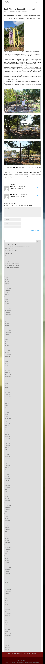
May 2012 (6, 580)
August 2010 (7, 618)
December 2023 (8, 330)
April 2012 (7, 582)
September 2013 (8, 551)
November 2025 (8, 288)
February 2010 (7, 629)
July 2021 (6, 383)
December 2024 (8, 308)
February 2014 (7, 542)
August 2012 (7, 575)
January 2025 (7, 307)
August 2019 (7, 425)
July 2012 (6, 576)
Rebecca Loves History (9, 248)
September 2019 (8, 423)
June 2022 (6, 363)
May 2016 (6, 494)
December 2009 (8, 633)
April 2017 (7, 474)
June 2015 (6, 514)
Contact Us (34, 653)
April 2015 (7, 518)
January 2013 (7, 565)
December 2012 (8, 567)
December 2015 (8, 503)
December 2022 (8, 352)
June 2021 (6, 385)
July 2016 (6, 491)
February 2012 (7, 586)
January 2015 (7, 522)
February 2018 (7, 456)
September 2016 (8, 487)
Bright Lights (18, 11)
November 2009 (8, 635)
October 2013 (7, 549)
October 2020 (7, 400)
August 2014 (7, 531)
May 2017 (6, 472)
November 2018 (8, 441)
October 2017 (7, 463)
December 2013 (8, 545)
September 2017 (8, 465)
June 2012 (6, 578)
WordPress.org (7, 649)
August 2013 (7, 553)
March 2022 (7, 369)
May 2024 (6, 321)
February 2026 (7, 283)
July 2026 (6, 276)
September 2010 (8, 617)
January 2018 (7, 458)
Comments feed (8, 647)
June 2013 (6, 556)
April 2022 (7, 367)
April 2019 (7, 432)
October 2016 (7, 485)
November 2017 (8, 462)
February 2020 (7, 414)
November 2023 (8, 332)
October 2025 (7, 290)
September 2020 (8, 401)
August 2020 (7, 403)
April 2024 (7, 323)
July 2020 (6, 405)
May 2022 (6, 365)
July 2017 (6, 469)
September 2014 (8, 529)
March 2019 (7, 434)
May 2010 (6, 624)
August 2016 (7, 489)
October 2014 (7, 527)
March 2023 (7, 347)
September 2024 (8, 314)
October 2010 (7, 615)
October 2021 (7, 378)
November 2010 (8, 613)
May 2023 (6, 343)
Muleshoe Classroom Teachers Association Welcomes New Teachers (18, 246)
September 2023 (8, 336)
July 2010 (6, 620)
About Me (14, 653)
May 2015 (6, 516)
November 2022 (8, 354)
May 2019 (6, 431)
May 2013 (6, 558)
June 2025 (6, 297)
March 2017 (7, 476)
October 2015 (7, 507)
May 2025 (6, 299)
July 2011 (6, 598)
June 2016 (6, 493)
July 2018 (6, 449)
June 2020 (6, 407)
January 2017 (7, 480)
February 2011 (7, 607)
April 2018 (7, 452)
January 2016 (7, 502)
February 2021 (7, 392)
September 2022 (8, 358)
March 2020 (7, 412)
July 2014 (6, 533)
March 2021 (7, 390)
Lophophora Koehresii (9, 255)
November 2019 (8, 420)
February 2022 (7, 370)
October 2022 (7, 356)
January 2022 (7, 372)
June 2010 (6, 622)
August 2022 (7, 359)
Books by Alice (22, 655)
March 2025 (7, 303)
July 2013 (6, 555)
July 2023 (6, 339)
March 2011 (7, 606)
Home (9, 653)
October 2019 (7, 421)
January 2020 (7, 416)
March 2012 (7, 584)
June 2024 (6, 319)
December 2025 (8, 286)
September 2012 (8, 573)
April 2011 (7, 604)
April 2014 (7, 538)
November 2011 (8, 591)
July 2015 (6, 513)
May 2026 (6, 277)
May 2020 (6, 409)
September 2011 (8, 595)
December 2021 (8, 374)
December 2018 (8, 440)
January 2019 (7, 438)
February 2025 (7, 305)
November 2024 (8, 310)
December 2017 (8, 460)
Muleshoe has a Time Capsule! (11, 250)
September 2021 (8, 379)
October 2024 (7, 312)
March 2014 (7, 540)
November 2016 (8, 483)
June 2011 (6, 600)
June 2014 (6, 534)
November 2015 (8, 505)
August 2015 (7, 511)
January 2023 (7, 350)
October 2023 (7, 334)
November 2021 (8, 376)
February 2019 (7, 436)
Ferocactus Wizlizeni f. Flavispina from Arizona (14, 257)
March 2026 (7, 281)
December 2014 (8, 524)
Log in (6, 643)
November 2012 (8, 569)
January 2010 (7, 631)
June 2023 (6, 341)
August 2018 (7, 447)
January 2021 (7, 394)
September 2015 (8, 509)
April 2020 (7, 410)
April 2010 (7, 626)
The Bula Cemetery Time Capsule (17, 271)
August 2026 (7, 274)
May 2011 (6, 602)
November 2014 (8, 525)
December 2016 (8, 482)
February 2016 (7, 500)
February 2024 (7, 327)
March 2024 (7, 325)
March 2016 (7, 498)
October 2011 (7, 593)
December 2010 (8, 611)
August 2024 (7, 316)
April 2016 (7, 496)
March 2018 (7, 454)
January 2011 (7, 609)
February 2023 (7, 348)
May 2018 (6, 451)
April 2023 (7, 345)
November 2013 (8, 547)
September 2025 (8, 292)
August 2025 (7, 294)
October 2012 (7, 571)
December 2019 (8, 418)
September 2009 (8, 638)
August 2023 (7, 338)
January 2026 (7, 285)
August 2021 (7, 381)
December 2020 (8, 396)
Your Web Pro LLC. (36, 662)
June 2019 (6, 429)
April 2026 (7, 279)
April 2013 (7, 560)
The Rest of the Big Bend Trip (10, 258)
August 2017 (7, 467)
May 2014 (6, 536)
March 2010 (7, 627)
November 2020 (8, 398)
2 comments (24, 11)
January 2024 (7, 328)
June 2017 (6, 471)
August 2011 (7, 596)
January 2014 (7, 544)
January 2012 (7, 587)
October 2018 (7, 443)
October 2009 (7, 637)
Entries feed (7, 645)
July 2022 (6, 361)
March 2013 (7, 562)
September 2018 (8, 445)
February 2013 (7, 564)
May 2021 (6, 387)
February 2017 (7, 478)
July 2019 (6, 427)
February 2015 (7, 520)
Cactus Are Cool (27, 653)
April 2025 (7, 301)
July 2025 (6, 296)
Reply (38, 187)
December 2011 (8, 589)
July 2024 (6, 317)
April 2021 (7, 389)
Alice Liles (7, 11)
